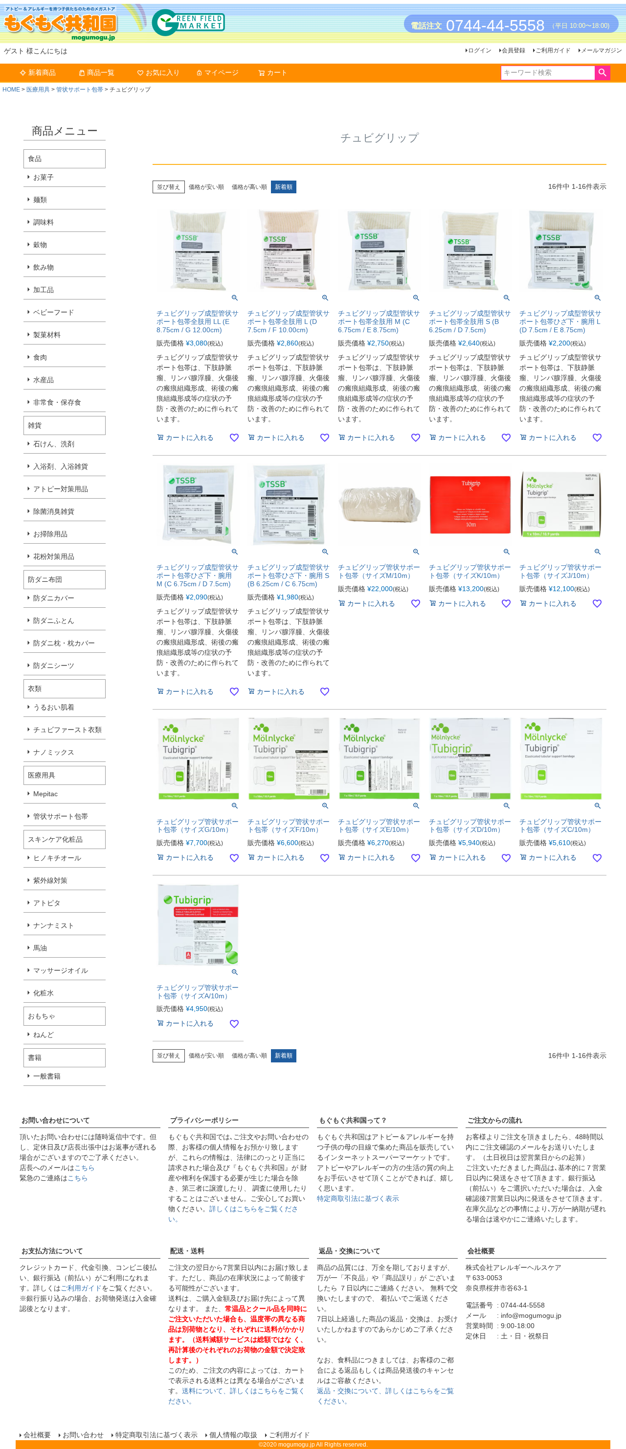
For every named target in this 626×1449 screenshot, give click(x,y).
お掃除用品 (50, 534)
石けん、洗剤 (53, 444)
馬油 (40, 948)
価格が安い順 (206, 187)
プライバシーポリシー (204, 1120)
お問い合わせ (83, 1435)
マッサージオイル (60, 970)
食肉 (40, 357)
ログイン (480, 50)
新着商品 (42, 72)
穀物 (40, 245)
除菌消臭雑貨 (53, 511)
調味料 (43, 222)
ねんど (43, 1034)
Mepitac (45, 794)
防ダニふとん (53, 620)
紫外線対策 (50, 880)
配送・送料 (187, 1251)
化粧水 (43, 993)
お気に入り (163, 72)
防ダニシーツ (53, 665)
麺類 (40, 200)
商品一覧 (100, 72)
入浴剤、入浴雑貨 (60, 466)
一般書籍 (47, 1076)
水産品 (43, 380)
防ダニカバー (53, 598)
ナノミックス (53, 752)
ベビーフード (53, 312)
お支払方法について (52, 1251)
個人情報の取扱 (233, 1435)
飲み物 (43, 267)
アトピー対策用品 (60, 489)
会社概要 (481, 1251)
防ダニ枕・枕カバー (64, 643)
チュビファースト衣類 (67, 730)
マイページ (221, 72)
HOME (11, 89)
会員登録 (513, 50)
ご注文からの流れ (495, 1120)
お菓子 (43, 177)
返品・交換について (349, 1251)
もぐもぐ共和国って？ (353, 1120)
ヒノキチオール (57, 858)
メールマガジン (601, 50)
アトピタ (47, 903)
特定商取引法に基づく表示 (358, 1198)
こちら (84, 1168)
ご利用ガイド (553, 50)
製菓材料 (47, 335)
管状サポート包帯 (79, 89)
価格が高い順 (249, 187)
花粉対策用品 (53, 556)
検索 (602, 73)
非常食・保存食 (57, 402)
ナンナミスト (53, 925)
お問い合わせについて (56, 1120)
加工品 (43, 290)
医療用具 (38, 89)
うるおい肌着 (53, 707)
